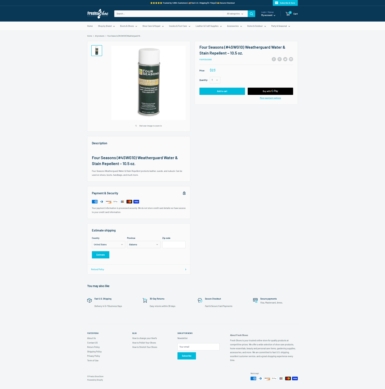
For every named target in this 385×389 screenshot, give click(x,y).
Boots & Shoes (127, 26)
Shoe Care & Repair (151, 26)
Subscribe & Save (287, 3)
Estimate (100, 254)
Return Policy (93, 347)
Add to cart (222, 91)
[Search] (251, 13)
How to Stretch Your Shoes (144, 347)
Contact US (92, 342)
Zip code (166, 238)
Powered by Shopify (95, 380)
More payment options (270, 98)
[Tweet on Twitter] (285, 59)
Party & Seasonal (279, 26)
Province (131, 238)
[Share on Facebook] (274, 59)
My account (267, 15)
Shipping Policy (94, 351)
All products (99, 36)
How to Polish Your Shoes (144, 342)
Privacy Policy (93, 356)
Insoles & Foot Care (178, 26)
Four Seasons (205, 59)
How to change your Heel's (144, 338)
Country (95, 238)
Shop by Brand (105, 26)
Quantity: (203, 80)
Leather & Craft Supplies (207, 26)
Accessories (233, 26)
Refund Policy (97, 269)
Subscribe (186, 356)
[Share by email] (291, 59)
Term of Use (93, 360)
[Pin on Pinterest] (279, 59)
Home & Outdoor (255, 26)
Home (90, 26)
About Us (91, 338)
